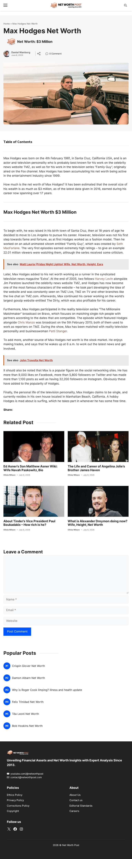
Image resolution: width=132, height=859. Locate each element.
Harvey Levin (104, 278)
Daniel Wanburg (20, 52)
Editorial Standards (80, 805)
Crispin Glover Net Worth (28, 666)
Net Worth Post (70, 845)
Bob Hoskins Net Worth (27, 726)
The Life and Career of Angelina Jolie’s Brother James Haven (96, 468)
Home (6, 23)
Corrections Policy (18, 805)
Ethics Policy (14, 795)
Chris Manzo (26, 322)
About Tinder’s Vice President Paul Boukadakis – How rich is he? (29, 523)
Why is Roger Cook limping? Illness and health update (47, 690)
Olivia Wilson (9, 475)
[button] (125, 5)
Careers (74, 811)
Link (47, 54)
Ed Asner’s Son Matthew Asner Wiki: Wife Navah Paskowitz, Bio (30, 468)
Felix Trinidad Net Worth (27, 702)
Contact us (75, 800)
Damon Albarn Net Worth (28, 678)
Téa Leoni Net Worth (25, 714)
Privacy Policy (15, 800)
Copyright (13, 811)
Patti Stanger (58, 331)
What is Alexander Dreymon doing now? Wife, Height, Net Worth (97, 523)
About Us (75, 795)
